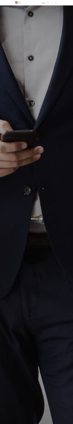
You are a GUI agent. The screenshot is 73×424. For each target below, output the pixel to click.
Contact (56, 2)
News (52, 2)
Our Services (48, 2)
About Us (43, 2)
